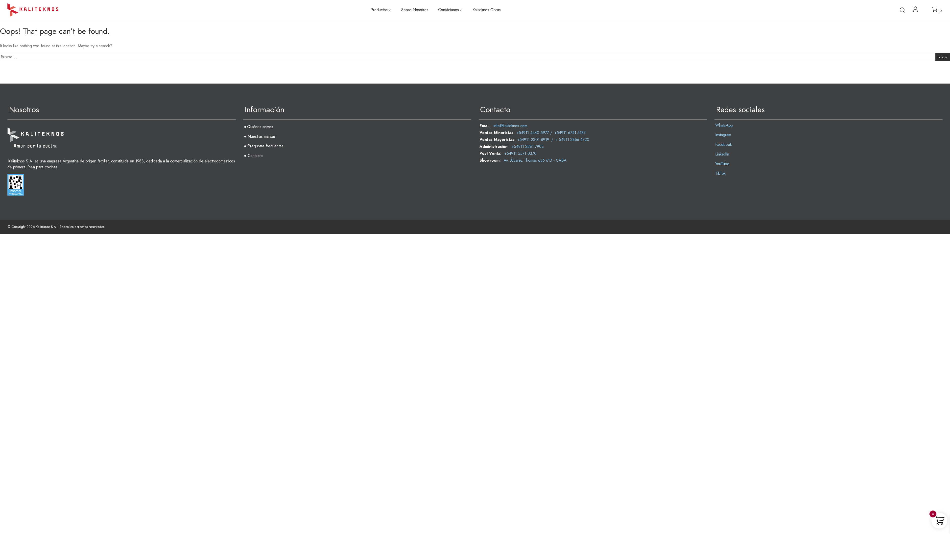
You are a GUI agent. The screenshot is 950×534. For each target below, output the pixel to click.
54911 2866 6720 (574, 139)
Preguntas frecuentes (266, 146)
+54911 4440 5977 (533, 132)
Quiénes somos (260, 127)
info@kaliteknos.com (510, 126)
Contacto (255, 155)
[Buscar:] (475, 57)
